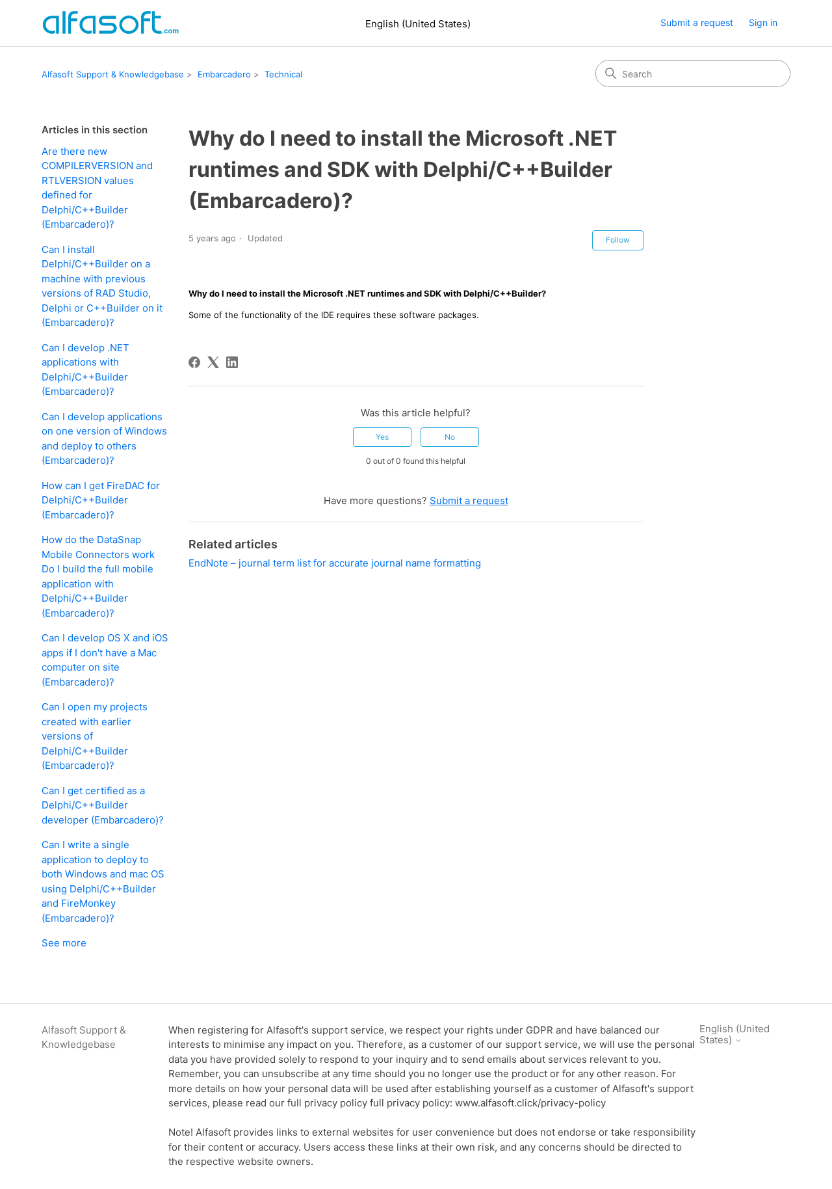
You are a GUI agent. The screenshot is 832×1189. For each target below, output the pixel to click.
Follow (618, 240)
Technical (283, 74)
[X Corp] (213, 362)
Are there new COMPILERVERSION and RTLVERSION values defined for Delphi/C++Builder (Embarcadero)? (97, 188)
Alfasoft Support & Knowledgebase (113, 74)
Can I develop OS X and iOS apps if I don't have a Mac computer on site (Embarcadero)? (105, 660)
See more (64, 943)
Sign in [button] (763, 22)
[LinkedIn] (232, 362)
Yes (382, 437)
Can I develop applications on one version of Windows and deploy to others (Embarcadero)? (104, 438)
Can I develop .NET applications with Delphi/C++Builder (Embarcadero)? (85, 369)
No (450, 437)
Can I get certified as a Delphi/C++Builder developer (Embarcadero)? (103, 805)
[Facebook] (194, 362)
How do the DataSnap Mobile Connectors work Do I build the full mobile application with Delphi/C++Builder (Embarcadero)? (98, 576)
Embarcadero (224, 74)
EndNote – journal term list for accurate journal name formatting (334, 563)
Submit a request (696, 22)
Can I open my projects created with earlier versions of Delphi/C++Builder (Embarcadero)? (95, 736)
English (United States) (418, 23)
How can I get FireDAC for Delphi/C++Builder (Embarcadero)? (101, 500)
